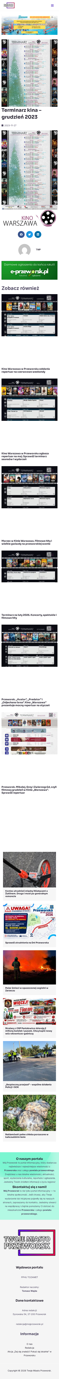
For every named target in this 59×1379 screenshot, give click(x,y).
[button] (21, 234)
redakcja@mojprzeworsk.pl (29, 1324)
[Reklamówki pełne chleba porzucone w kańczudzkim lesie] (29, 1112)
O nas (29, 1344)
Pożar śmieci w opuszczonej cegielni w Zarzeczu (26, 989)
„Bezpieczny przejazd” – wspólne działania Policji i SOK (28, 1086)
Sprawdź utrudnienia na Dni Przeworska (27, 942)
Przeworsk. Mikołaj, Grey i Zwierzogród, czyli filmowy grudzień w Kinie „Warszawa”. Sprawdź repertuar (29, 789)
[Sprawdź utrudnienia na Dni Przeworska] (29, 921)
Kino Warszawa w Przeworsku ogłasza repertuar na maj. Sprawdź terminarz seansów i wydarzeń (25, 456)
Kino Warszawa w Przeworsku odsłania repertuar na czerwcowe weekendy (26, 370)
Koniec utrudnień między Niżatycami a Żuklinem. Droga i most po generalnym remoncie (26, 894)
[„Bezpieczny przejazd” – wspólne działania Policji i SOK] (29, 1061)
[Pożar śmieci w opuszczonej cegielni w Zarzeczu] (29, 967)
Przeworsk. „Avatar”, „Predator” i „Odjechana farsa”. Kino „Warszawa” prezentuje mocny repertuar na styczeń (26, 702)
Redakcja (29, 1347)
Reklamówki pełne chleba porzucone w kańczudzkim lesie (26, 1136)
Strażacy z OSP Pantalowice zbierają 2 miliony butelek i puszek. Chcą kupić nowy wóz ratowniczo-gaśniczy (28, 1031)
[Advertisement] (29, 823)
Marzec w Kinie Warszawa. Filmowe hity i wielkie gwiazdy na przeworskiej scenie (27, 542)
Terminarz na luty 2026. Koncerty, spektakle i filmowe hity (29, 616)
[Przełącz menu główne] (52, 5)
